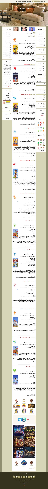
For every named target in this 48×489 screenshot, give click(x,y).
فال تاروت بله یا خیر (7, 55)
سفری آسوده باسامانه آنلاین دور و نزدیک (8, 81)
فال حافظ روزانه (8, 95)
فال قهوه (43, 66)
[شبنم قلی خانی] (16, 29)
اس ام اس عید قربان (41, 32)
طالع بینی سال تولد (41, 150)
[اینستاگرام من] (26, 477)
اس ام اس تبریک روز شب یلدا (41, 39)
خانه (44, 1)
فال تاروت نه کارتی (7, 47)
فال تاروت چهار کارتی (7, 42)
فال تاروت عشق (8, 51)
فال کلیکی (43, 99)
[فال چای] (29, 453)
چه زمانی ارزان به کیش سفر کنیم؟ (7, 78)
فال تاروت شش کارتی (7, 45)
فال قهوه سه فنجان (41, 68)
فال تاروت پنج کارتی (7, 43)
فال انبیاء (43, 59)
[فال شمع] (18, 442)
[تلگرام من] (31, 477)
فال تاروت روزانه (8, 32)
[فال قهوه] (29, 442)
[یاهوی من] (34, 477)
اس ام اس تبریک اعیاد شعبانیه (42, 45)
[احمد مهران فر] (32, 29)
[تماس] (24, 477)
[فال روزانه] (18, 431)
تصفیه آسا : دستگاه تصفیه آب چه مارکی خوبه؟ (7, 65)
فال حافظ (41, 1)
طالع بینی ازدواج (42, 84)
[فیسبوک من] (29, 477)
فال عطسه (9, 110)
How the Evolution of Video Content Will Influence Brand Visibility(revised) (7, 68)
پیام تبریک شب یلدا (7, 99)
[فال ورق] (18, 453)
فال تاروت (38, 1)
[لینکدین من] (14, 477)
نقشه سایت (21, 482)
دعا (43, 92)
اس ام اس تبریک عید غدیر (41, 34)
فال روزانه (34, 1)
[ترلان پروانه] (24, 29)
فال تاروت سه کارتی (7, 40)
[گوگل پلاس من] (19, 477)
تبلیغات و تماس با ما (18, 1)
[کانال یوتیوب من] (17, 477)
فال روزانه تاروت (24, 8)
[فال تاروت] (29, 431)
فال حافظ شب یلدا (8, 97)
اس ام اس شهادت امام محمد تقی (41, 36)
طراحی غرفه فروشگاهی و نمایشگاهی (7, 84)
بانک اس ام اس (29, 1)
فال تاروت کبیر (8, 34)
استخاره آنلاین (24, 1)
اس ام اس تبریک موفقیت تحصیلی (41, 42)
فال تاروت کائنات (8, 36)
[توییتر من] (21, 477)
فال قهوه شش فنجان (41, 70)
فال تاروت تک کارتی (7, 38)
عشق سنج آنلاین (42, 106)
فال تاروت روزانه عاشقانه (7, 53)
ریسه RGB (42, 113)
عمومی (30, 468)
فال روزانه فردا (8, 118)
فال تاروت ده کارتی (7, 49)
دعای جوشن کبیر (42, 90)
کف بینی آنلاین (42, 77)
